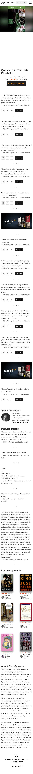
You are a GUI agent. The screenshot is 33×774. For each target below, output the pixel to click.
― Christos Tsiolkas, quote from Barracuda (14, 442)
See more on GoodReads (20, 422)
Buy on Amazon (17, 83)
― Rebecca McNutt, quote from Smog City (14, 559)
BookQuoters (9, 3)
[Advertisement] (16, 51)
